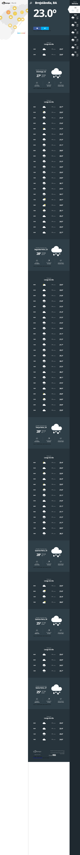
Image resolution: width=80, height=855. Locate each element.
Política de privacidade (37, 757)
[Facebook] (37, 28)
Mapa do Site (37, 754)
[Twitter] (45, 28)
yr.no (60, 750)
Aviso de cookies (45, 757)
